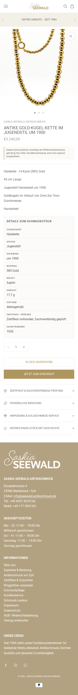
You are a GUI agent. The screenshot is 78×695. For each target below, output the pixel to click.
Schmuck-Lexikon (15, 600)
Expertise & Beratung (17, 570)
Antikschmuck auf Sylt (19, 575)
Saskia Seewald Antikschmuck (25, 121)
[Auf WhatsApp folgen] (25, 665)
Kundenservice (13, 595)
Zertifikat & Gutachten (18, 580)
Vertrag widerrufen (16, 620)
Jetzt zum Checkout (39, 374)
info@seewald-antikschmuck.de (35, 496)
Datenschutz (12, 610)
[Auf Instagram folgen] (15, 665)
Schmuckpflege (14, 590)
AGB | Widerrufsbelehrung (21, 615)
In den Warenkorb (39, 362)
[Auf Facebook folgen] (6, 665)
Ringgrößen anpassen (18, 585)
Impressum (11, 605)
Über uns (10, 565)
